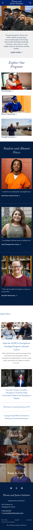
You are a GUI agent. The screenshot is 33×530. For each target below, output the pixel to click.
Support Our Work (16, 454)
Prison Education (6, 91)
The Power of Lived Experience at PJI (16, 407)
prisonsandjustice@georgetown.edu (13, 513)
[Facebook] (11, 488)
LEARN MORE (16, 52)
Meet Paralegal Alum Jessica (10, 244)
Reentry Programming (8, 114)
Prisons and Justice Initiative (16, 496)
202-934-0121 (7, 511)
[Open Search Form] (30, 3)
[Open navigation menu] (3, 3)
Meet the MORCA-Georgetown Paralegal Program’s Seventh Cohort (16, 346)
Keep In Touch (16, 473)
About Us (16, 435)
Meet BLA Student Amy (8, 295)
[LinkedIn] (22, 488)
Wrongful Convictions (8, 137)
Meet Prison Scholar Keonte (9, 196)
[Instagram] (16, 488)
